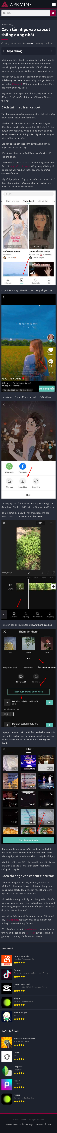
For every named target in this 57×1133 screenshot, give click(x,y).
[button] (53, 13)
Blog (11, 24)
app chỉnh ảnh (31, 929)
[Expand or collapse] (52, 51)
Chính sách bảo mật (42, 1124)
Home (4, 24)
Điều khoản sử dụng (23, 1124)
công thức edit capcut (20, 166)
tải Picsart (30, 932)
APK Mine (28, 43)
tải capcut (17, 84)
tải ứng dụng (12, 919)
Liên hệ (9, 1124)
